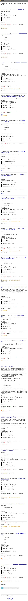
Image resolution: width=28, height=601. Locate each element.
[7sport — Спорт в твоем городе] (2, 0)
